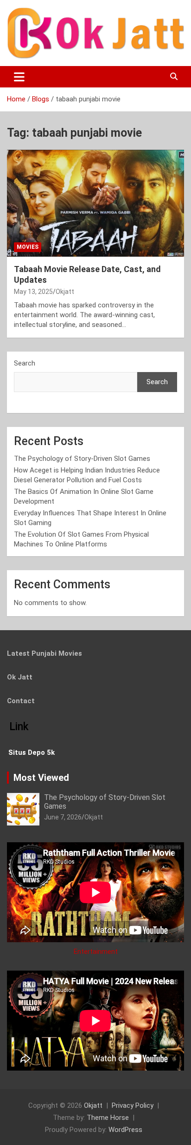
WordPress (125, 1129)
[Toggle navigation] (19, 76)
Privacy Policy (132, 1105)
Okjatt (65, 291)
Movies (27, 247)
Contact (21, 701)
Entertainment (96, 951)
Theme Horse (108, 1117)
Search (24, 363)
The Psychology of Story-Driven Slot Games (82, 458)
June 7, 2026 (63, 817)
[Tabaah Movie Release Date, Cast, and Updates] (95, 203)
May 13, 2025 (33, 291)
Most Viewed (41, 777)
